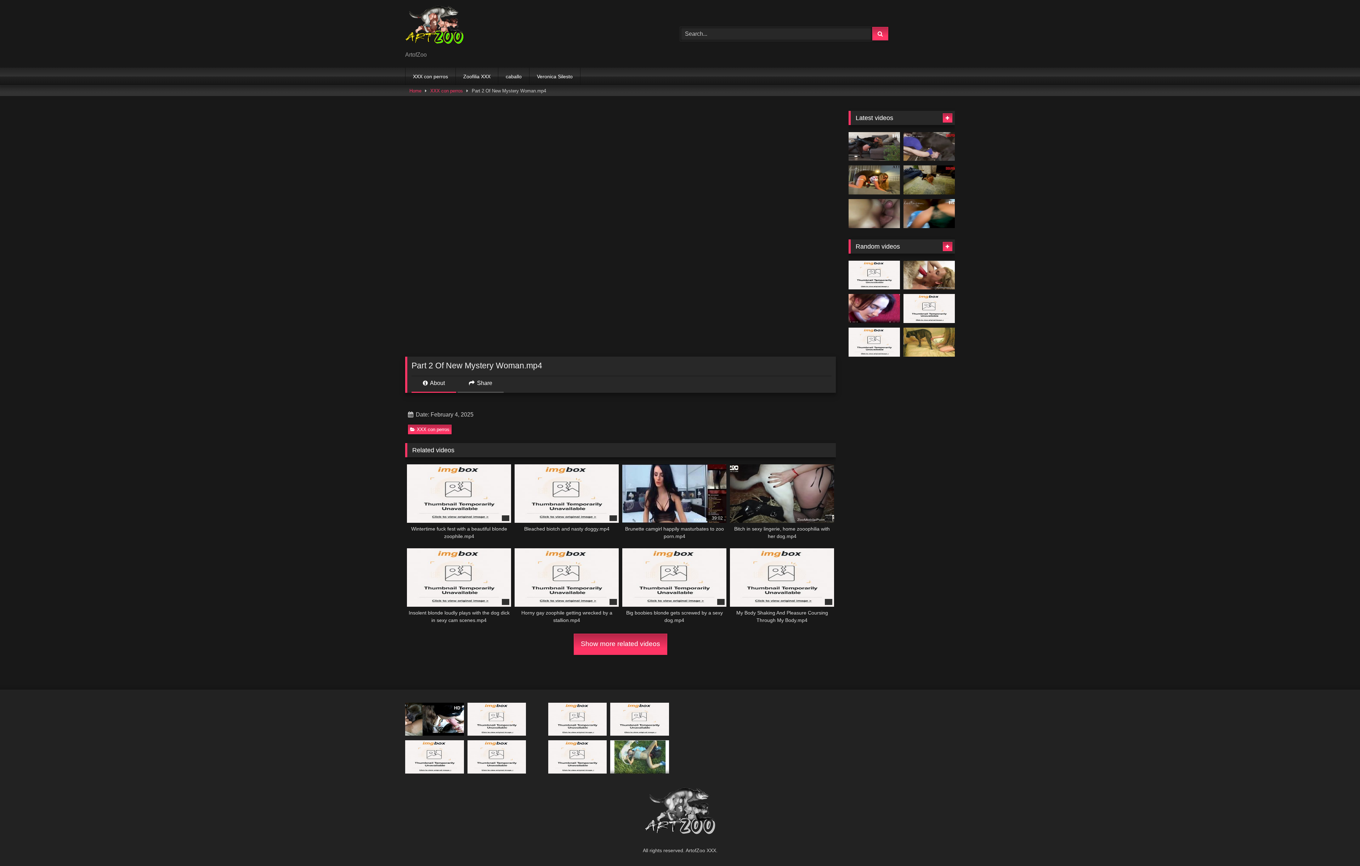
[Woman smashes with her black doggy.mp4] (639, 719)
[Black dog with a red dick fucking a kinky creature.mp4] (434, 756)
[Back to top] (1338, 845)
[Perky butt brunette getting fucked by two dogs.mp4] (639, 756)
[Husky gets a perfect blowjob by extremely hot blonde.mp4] (929, 275)
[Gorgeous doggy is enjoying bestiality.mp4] (497, 719)
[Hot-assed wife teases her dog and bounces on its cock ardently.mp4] (929, 308)
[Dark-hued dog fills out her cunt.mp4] (874, 275)
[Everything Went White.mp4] (874, 146)
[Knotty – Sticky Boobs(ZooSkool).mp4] (929, 342)
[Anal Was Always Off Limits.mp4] (929, 146)
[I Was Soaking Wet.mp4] (929, 213)
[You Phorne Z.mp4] (874, 308)
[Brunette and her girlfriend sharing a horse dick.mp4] (577, 719)
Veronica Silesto (555, 76)
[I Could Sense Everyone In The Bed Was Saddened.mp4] (577, 756)
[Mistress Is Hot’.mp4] (929, 179)
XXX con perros (430, 76)
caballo (514, 76)
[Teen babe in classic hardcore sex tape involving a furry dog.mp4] (874, 342)
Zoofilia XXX (477, 76)
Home (415, 91)
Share (484, 383)
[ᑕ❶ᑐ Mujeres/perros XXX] (434, 28)
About (437, 383)
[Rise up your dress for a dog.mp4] (497, 756)
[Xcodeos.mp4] (874, 213)
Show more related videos (620, 643)
